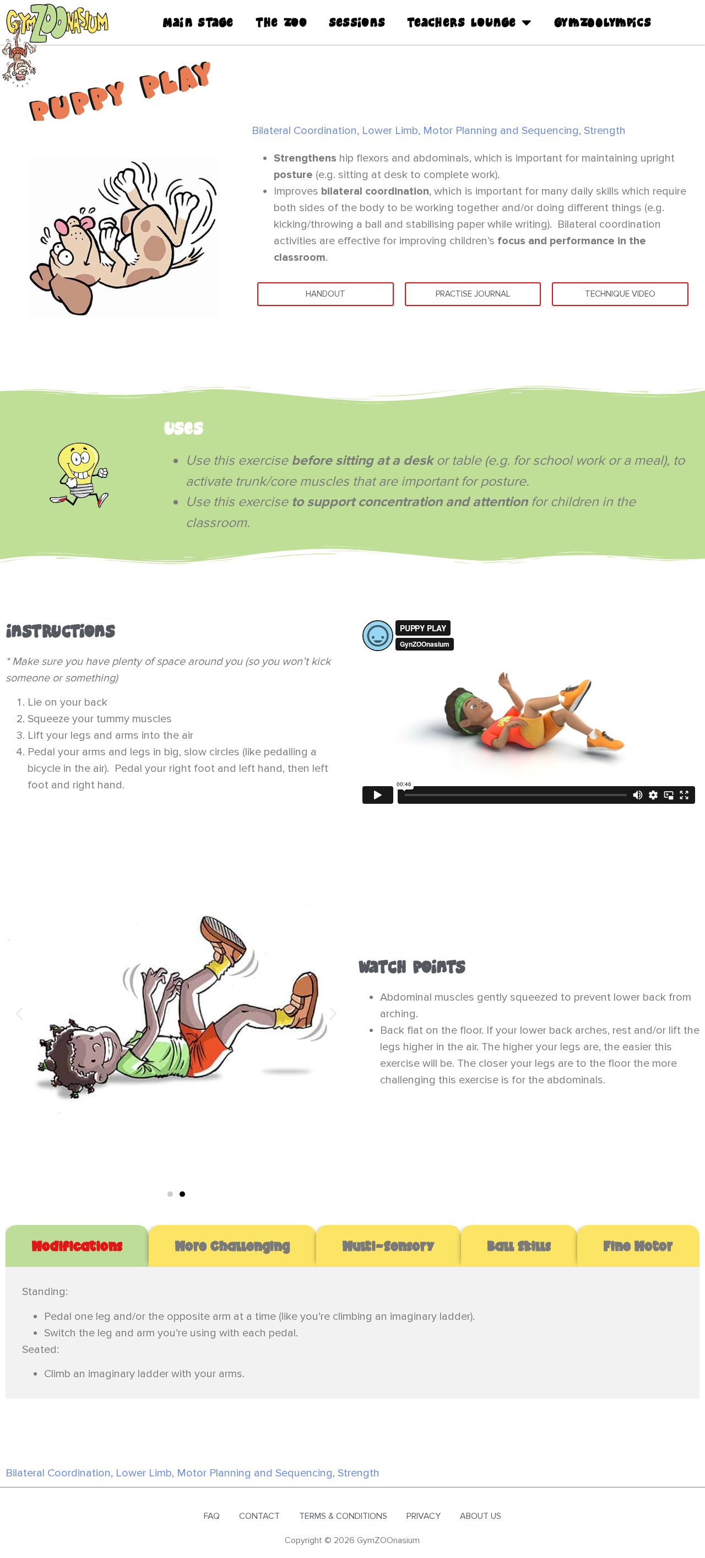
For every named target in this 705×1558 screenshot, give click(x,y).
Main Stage (198, 22)
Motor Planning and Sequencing (501, 130)
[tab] (77, 1246)
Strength (605, 130)
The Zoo (281, 22)
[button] (19, 1014)
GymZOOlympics (602, 22)
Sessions (357, 22)
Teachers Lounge (461, 22)
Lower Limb (390, 130)
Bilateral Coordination (304, 130)
